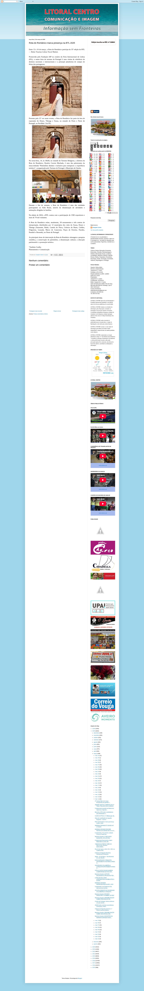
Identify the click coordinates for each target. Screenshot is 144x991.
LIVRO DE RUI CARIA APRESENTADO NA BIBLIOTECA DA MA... (104, 879)
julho (95, 744)
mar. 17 (97, 785)
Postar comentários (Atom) (41, 314)
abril (95, 751)
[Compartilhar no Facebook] (60, 255)
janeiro (96, 944)
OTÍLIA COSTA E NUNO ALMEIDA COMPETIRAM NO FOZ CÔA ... (104, 871)
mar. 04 (97, 932)
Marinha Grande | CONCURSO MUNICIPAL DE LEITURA (103, 837)
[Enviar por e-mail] (55, 255)
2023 (93, 949)
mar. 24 (97, 771)
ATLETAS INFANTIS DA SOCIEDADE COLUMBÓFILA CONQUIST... (105, 891)
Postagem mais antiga (78, 311)
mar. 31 (97, 755)
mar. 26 (97, 767)
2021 (93, 953)
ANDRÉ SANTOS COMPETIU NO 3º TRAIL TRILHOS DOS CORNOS (104, 805)
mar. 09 (97, 923)
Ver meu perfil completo (97, 230)
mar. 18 (97, 783)
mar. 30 (97, 757)
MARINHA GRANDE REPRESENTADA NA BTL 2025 (104, 883)
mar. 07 (97, 925)
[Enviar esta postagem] (51, 254)
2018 (93, 960)
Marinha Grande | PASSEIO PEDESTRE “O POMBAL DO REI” (104, 894)
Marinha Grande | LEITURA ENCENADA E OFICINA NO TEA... (104, 874)
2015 (93, 967)
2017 (93, 963)
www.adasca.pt (103, 465)
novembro (96, 735)
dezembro (96, 733)
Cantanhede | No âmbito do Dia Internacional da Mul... (103, 887)
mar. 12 (97, 796)
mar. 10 (97, 920)
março (95, 753)
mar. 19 (97, 780)
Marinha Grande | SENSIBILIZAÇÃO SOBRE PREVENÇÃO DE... (104, 898)
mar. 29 (97, 760)
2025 (93, 731)
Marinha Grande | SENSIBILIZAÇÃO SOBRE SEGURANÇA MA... (104, 913)
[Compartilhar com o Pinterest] (62, 255)
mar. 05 (97, 929)
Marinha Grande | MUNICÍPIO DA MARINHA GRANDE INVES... (104, 917)
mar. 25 (97, 769)
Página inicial (57, 311)
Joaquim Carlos (97, 227)
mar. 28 (97, 762)
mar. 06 (97, 927)
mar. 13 (97, 794)
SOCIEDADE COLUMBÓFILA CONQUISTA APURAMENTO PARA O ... (105, 867)
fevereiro (96, 941)
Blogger (80, 978)
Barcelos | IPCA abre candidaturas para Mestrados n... (104, 812)
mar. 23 (97, 774)
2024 (93, 947)
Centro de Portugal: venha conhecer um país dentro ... (104, 902)
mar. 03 (97, 934)
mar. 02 (97, 936)
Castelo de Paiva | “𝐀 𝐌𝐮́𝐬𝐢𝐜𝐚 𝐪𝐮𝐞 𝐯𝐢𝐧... (105, 816)
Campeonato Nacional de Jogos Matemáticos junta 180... (103, 841)
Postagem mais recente (35, 311)
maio (95, 749)
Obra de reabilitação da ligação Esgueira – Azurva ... (103, 818)
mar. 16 (97, 787)
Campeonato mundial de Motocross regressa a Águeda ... (104, 809)
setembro (96, 739)
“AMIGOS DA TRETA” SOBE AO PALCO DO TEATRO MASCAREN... (103, 845)
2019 (93, 958)
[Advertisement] (103, 77)
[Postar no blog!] (56, 255)
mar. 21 (97, 776)
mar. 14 (97, 792)
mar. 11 (97, 799)
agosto (96, 742)
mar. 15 (97, 790)
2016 (93, 965)
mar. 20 (97, 778)
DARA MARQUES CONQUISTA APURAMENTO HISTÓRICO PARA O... (105, 862)
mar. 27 (97, 764)
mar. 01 (97, 939)
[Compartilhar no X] (58, 255)
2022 (93, 951)
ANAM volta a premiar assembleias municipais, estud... (104, 905)
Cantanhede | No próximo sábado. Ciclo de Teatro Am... (104, 833)
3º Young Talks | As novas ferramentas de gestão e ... (102, 801)
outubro (96, 737)
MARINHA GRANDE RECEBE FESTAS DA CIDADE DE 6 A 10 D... (105, 830)
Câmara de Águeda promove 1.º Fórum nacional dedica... (103, 909)
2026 (93, 728)
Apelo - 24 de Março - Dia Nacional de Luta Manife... (104, 857)
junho (95, 746)
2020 (93, 956)
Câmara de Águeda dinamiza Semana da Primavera (103, 853)
